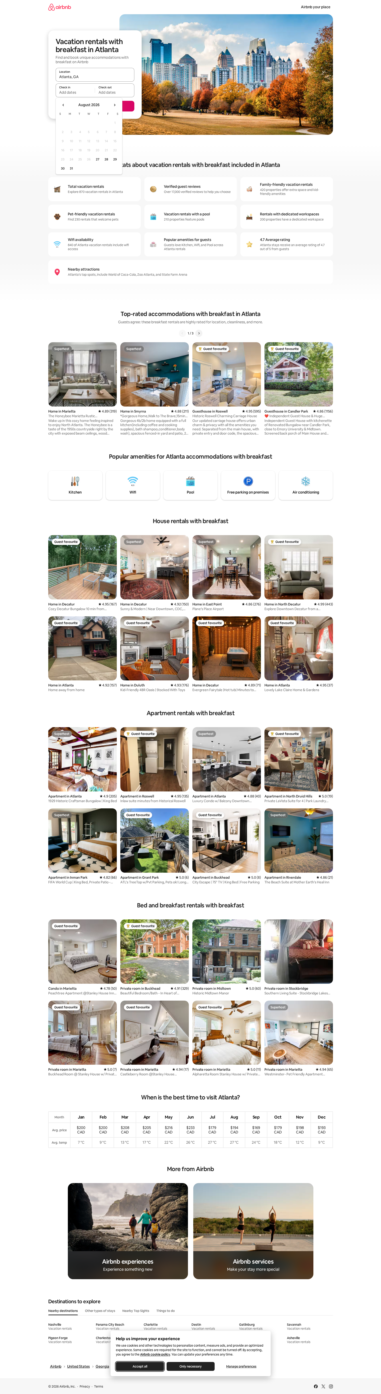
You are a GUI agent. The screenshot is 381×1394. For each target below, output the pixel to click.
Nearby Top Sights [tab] (135, 1311)
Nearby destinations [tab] (63, 1311)
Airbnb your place (315, 7)
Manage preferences (241, 1366)
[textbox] (75, 92)
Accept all (140, 1366)
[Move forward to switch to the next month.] (114, 105)
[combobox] (95, 76)
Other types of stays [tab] (100, 1311)
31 (71, 168)
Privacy (85, 1386)
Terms (98, 1386)
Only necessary (190, 1366)
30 (63, 168)
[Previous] (182, 333)
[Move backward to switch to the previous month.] (63, 105)
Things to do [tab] (165, 1311)
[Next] (198, 333)
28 (106, 159)
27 (97, 159)
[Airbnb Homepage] (59, 7)
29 (115, 159)
